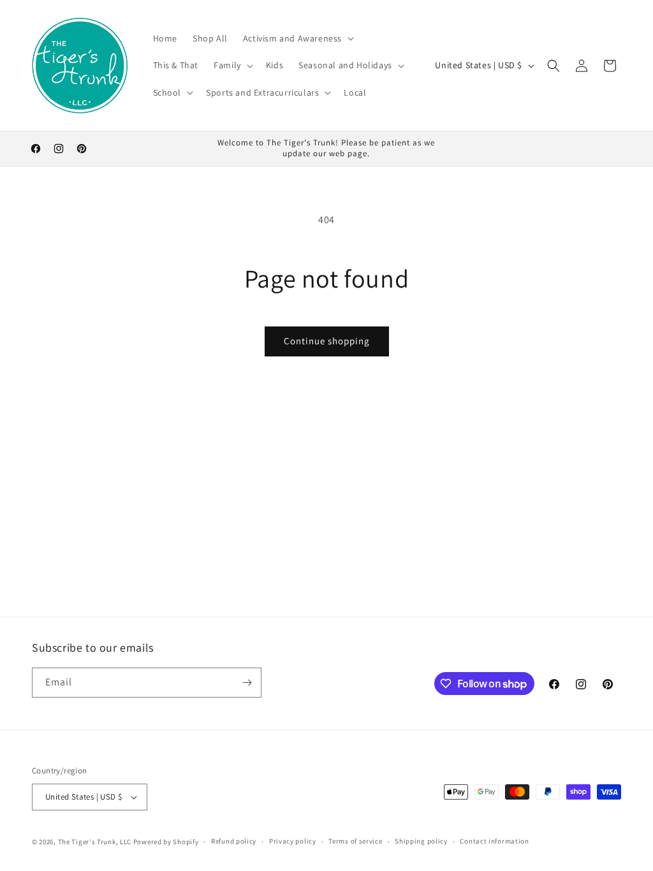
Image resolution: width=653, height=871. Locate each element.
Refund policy (233, 841)
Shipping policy (421, 841)
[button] (297, 38)
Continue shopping (327, 341)
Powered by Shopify (166, 841)
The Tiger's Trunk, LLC (94, 841)
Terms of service (355, 841)
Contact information (494, 841)
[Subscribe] (247, 683)
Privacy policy (292, 841)
